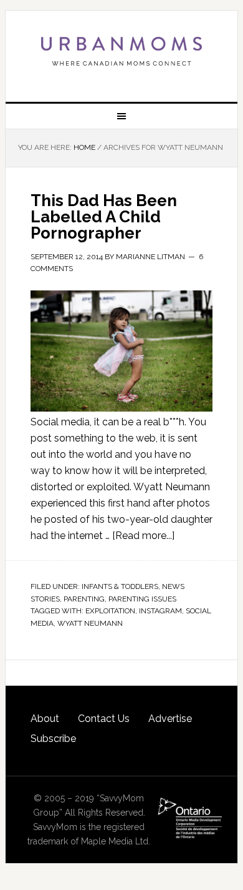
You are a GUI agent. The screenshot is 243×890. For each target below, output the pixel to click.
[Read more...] (143, 535)
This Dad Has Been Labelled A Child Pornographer (104, 216)
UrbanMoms (121, 51)
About (45, 718)
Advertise (170, 718)
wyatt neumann (90, 623)
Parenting (84, 599)
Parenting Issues (142, 599)
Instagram (160, 610)
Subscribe (53, 738)
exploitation (110, 610)
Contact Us (104, 718)
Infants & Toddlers (120, 586)
